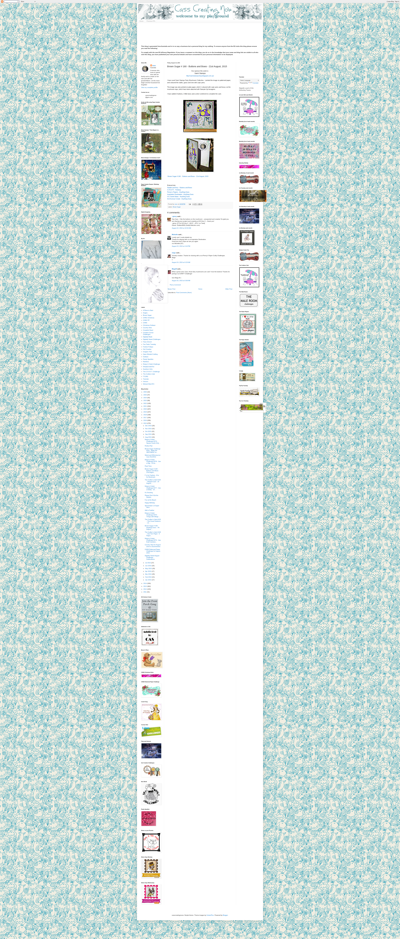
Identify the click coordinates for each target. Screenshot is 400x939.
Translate (255, 83)
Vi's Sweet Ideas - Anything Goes (178, 196)
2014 (145, 583)
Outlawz (145, 357)
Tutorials (146, 379)
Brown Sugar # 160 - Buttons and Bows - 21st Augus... (152, 470)
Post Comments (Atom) (184, 292)
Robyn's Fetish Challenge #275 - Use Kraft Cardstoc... (153, 540)
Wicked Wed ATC (148, 384)
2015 (145, 423)
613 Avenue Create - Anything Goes (179, 199)
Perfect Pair (148, 446)
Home (141, 21)
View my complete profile (149, 87)
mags (174, 253)
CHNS (145, 323)
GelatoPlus (210, 915)
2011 (145, 592)
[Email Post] (189, 204)
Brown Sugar (177, 207)
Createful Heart (148, 330)
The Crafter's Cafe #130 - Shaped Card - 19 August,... (153, 481)
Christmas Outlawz (149, 325)
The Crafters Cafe (149, 374)
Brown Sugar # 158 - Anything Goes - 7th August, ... (152, 527)
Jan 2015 (148, 580)
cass (154, 65)
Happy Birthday (150, 503)
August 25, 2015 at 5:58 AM (181, 280)
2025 (145, 395)
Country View (147, 327)
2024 (145, 397)
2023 (145, 400)
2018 (145, 415)
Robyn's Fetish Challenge (151, 364)
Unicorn (145, 381)
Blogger (225, 915)
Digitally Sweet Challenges (151, 339)
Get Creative (147, 349)
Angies (145, 313)
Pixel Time (148, 466)
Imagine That (147, 352)
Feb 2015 (148, 577)
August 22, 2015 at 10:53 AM (181, 228)
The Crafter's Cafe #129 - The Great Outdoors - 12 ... (153, 521)
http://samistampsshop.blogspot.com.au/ (200, 76)
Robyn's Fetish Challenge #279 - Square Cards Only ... (153, 441)
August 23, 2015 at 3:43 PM (181, 246)
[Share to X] (197, 204)
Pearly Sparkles (148, 359)
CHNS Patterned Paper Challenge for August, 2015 (153, 551)
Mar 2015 (148, 574)
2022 (145, 403)
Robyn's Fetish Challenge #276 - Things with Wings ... (152, 514)
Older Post (228, 289)
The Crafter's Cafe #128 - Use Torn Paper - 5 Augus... (153, 533)
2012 (145, 589)
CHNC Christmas (148, 318)
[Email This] (193, 204)
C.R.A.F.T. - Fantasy (174, 190)
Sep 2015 (148, 434)
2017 (145, 417)
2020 (145, 409)
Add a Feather (149, 510)
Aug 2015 (148, 437)
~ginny (174, 216)
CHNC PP (146, 320)
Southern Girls (147, 369)
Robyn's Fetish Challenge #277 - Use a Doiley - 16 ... (153, 488)
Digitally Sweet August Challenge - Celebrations (152, 557)
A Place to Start (148, 310)
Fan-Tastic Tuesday (149, 344)
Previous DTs (151, 21)
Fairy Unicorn (147, 342)
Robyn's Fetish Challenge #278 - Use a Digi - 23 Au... (153, 461)
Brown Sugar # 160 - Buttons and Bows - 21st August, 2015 (187, 176)
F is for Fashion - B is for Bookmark (152, 476)
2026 (145, 392)
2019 (145, 412)
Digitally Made (147, 337)
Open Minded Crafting (150, 354)
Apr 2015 (148, 571)
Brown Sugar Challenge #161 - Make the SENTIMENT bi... (152, 450)
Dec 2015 (148, 425)
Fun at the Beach (150, 500)
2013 (145, 586)
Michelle (175, 234)
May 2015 (148, 568)
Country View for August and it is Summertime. (153, 545)
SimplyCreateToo (148, 366)
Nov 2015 (148, 428)
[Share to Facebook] (199, 204)
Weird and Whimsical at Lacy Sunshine (152, 456)
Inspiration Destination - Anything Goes (180, 194)
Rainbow (146, 361)
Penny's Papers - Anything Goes (178, 192)
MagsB (174, 269)
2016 (145, 420)
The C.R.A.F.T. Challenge (151, 371)
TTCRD (145, 376)
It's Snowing (149, 492)
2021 (145, 406)
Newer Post (171, 289)
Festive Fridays (148, 347)
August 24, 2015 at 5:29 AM (181, 262)
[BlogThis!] (195, 204)
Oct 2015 (148, 431)
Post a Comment (175, 285)
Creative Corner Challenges (148, 333)
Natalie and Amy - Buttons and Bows (179, 187)
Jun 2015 (148, 565)
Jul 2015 (148, 563)
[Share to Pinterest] (201, 204)
